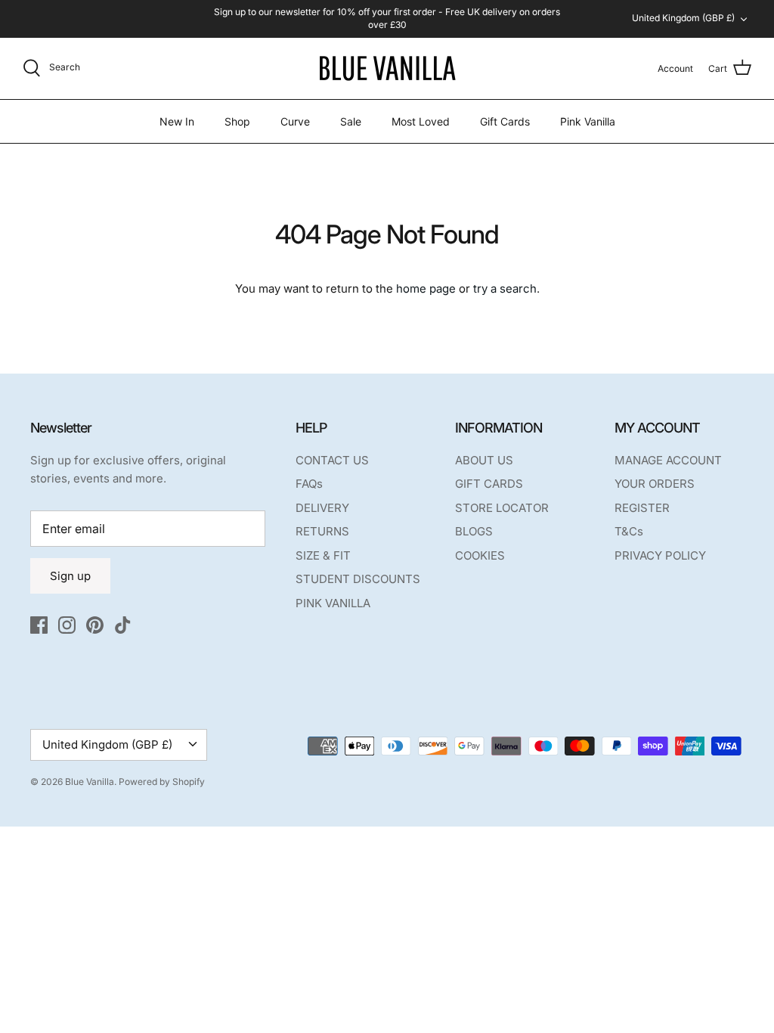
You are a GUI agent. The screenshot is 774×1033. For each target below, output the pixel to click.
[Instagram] (67, 625)
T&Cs (629, 531)
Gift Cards (505, 121)
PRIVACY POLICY (660, 555)
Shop (237, 121)
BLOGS (474, 531)
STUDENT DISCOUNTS (358, 579)
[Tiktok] (123, 625)
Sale (350, 121)
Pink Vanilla (587, 121)
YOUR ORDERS (655, 483)
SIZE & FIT (323, 555)
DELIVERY (322, 508)
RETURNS (322, 531)
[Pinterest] (95, 625)
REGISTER (642, 508)
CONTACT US (332, 460)
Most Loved (421, 121)
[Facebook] (39, 625)
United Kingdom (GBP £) (683, 17)
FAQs (309, 483)
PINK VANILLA (333, 603)
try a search (505, 288)
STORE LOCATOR (502, 508)
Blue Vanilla (89, 781)
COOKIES (480, 555)
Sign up (70, 576)
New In (176, 121)
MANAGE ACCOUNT (668, 460)
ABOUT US (484, 460)
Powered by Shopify (162, 781)
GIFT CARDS (489, 483)
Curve (295, 121)
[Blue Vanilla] (387, 68)
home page (426, 288)
